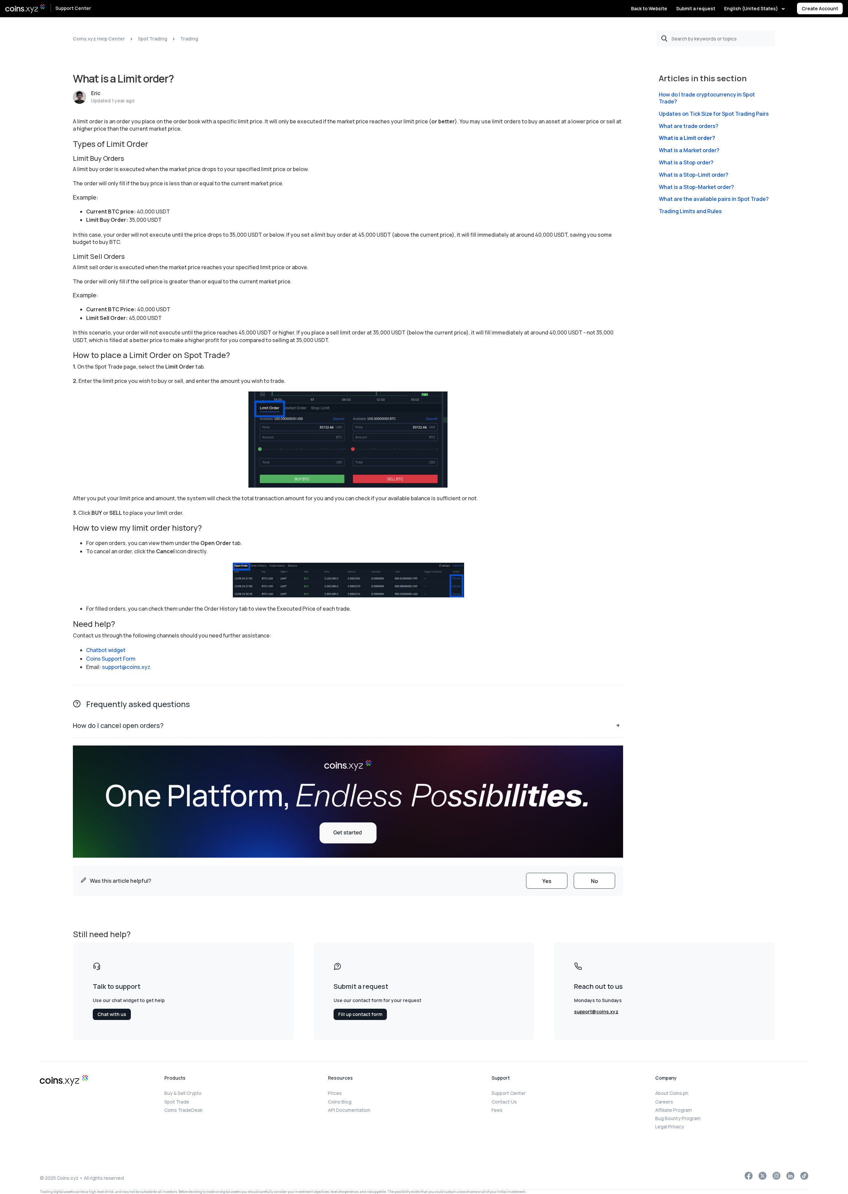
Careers (664, 1102)
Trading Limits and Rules (690, 211)
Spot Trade (176, 1102)
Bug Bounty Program (678, 1118)
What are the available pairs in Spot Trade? (714, 199)
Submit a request (695, 8)
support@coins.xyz (126, 667)
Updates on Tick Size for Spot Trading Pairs (714, 113)
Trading (189, 38)
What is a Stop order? (686, 162)
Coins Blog (339, 1102)
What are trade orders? (688, 126)
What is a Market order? (689, 150)
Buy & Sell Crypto (183, 1093)
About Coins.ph (671, 1093)
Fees (497, 1110)
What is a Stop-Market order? (696, 187)
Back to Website (649, 8)
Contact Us (504, 1102)
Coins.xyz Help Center (99, 38)
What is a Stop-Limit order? (693, 174)
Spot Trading (152, 38)
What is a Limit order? (687, 138)
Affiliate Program (673, 1110)
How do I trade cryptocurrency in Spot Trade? (707, 98)
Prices (335, 1093)
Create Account (820, 8)
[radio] (546, 881)
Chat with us (111, 1014)
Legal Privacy (669, 1126)
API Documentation (349, 1110)
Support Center (73, 8)
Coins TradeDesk (183, 1110)
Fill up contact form (360, 1014)
